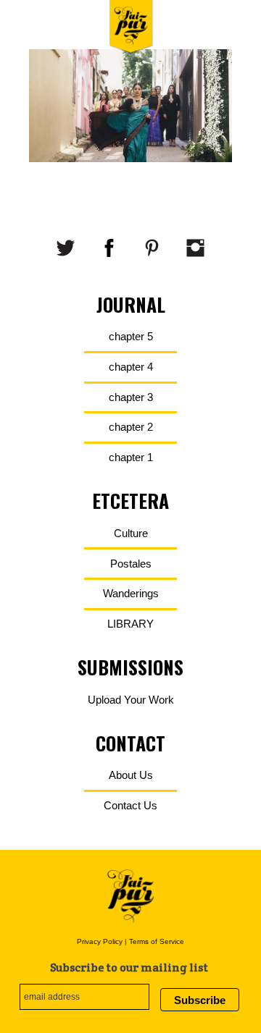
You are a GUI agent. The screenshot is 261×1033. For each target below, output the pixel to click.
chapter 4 (131, 367)
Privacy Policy (100, 941)
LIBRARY (130, 623)
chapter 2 (131, 427)
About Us (131, 775)
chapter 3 (131, 397)
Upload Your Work (131, 699)
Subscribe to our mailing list (129, 967)
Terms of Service (156, 941)
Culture (131, 533)
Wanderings (131, 593)
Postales (131, 563)
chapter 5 (131, 336)
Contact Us (130, 805)
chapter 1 (131, 457)
